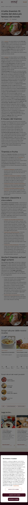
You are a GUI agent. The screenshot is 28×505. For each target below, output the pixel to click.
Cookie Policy (16, 485)
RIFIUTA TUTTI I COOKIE (13, 489)
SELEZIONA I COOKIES (13, 499)
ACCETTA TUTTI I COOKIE (14, 495)
